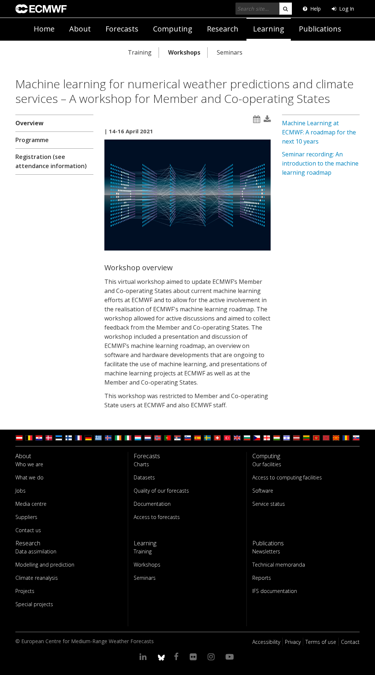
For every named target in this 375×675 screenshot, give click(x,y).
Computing (172, 29)
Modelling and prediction (44, 564)
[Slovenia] (187, 438)
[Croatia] (38, 438)
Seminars (229, 52)
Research (222, 29)
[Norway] (157, 438)
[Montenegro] (316, 438)
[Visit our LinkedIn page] (144, 656)
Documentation (152, 503)
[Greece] (98, 438)
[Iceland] (108, 438)
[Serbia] (177, 438)
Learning (268, 29)
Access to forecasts (157, 516)
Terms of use (320, 641)
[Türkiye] (227, 438)
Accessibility (266, 641)
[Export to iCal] (256, 119)
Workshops (184, 52)
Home (44, 29)
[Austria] (19, 438)
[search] (285, 9)
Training (140, 52)
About (80, 29)
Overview (29, 123)
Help (315, 8)
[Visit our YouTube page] (231, 656)
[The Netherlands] (148, 438)
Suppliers (26, 516)
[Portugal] (167, 438)
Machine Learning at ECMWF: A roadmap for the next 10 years (319, 132)
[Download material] (267, 119)
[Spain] (197, 438)
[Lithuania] (306, 438)
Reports (261, 577)
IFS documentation (274, 590)
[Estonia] (58, 438)
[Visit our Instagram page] (212, 656)
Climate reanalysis (36, 577)
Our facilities (266, 464)
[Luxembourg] (138, 438)
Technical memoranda (278, 564)
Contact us (28, 530)
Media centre (31, 503)
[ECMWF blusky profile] (161, 656)
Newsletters (266, 551)
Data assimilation (35, 551)
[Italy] (128, 438)
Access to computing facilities (287, 477)
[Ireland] (118, 438)
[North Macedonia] (336, 438)
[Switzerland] (217, 438)
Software (262, 490)
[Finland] (68, 438)
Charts (141, 464)
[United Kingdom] (237, 438)
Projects (24, 590)
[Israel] (286, 438)
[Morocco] (326, 438)
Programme (32, 140)
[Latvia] (296, 438)
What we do (29, 477)
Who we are (29, 464)
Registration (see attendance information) (51, 161)
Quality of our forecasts (161, 490)
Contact (350, 641)
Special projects (34, 604)
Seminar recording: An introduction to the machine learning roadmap (320, 163)
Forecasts (121, 29)
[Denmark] (48, 438)
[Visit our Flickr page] (194, 656)
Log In (346, 8)
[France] (78, 438)
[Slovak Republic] (356, 438)
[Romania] (346, 438)
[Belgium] (29, 438)
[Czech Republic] (256, 438)
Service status (268, 503)
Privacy (293, 641)
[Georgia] (266, 438)
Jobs (20, 490)
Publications (320, 29)
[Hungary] (277, 438)
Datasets (144, 477)
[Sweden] (207, 438)
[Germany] (88, 438)
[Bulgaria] (246, 438)
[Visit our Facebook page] (177, 656)
